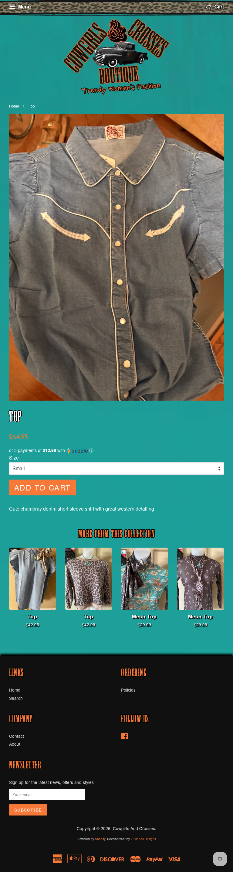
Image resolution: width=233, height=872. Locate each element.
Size (14, 457)
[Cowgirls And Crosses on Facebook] (124, 737)
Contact (16, 736)
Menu (24, 6)
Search (16, 698)
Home (14, 105)
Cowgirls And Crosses (134, 828)
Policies (128, 690)
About (14, 744)
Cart (218, 6)
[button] (116, 450)
